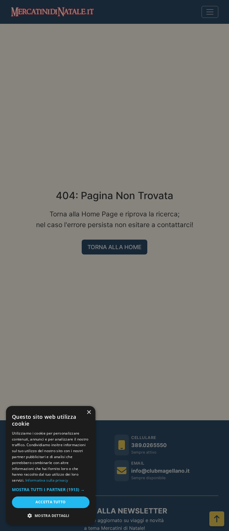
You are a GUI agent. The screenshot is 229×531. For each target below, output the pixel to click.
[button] (50, 489)
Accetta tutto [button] (50, 502)
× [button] (88, 412)
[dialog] (50, 465)
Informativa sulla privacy (46, 480)
